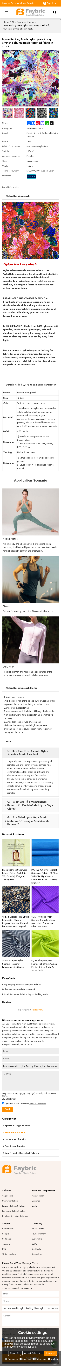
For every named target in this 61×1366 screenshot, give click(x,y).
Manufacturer (38, 1195)
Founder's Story (39, 1233)
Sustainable (7, 1238)
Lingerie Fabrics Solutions (13, 1205)
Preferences (41, 1359)
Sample (5, 1233)
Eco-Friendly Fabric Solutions (15, 1216)
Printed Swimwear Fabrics (14, 994)
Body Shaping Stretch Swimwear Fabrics (21, 984)
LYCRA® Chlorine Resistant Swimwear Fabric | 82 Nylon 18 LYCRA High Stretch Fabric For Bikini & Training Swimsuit (45, 876)
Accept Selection (32, 1353)
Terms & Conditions (37, 1103)
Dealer (35, 1205)
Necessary (13, 1359)
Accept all (50, 1353)
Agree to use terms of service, (25, 1103)
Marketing (55, 1359)
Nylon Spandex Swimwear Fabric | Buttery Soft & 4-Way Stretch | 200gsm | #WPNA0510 (14, 874)
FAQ (4, 1248)
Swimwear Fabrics (25, 22)
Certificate (36, 1248)
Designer (36, 1200)
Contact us (36, 1253)
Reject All (14, 1353)
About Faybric (38, 1228)
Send (7, 1109)
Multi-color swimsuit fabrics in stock (18, 989)
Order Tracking (9, 1253)
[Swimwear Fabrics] (31, 176)
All (13, 22)
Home (6, 22)
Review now (37, 1010)
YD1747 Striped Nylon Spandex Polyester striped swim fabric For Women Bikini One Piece (43, 921)
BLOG (34, 1243)
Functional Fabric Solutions (14, 1210)
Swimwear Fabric (10, 1200)
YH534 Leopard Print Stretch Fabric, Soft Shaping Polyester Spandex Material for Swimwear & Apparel (15, 921)
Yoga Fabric (7, 1195)
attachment (11, 1099)
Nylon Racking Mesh (38, 994)
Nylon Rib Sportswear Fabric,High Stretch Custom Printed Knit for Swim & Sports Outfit (44, 965)
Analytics (26, 1359)
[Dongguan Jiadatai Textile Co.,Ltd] (30, 12)
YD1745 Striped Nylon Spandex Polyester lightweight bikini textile (13, 964)
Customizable (8, 1228)
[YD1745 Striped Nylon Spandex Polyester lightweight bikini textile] (16, 943)
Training (6, 1243)
